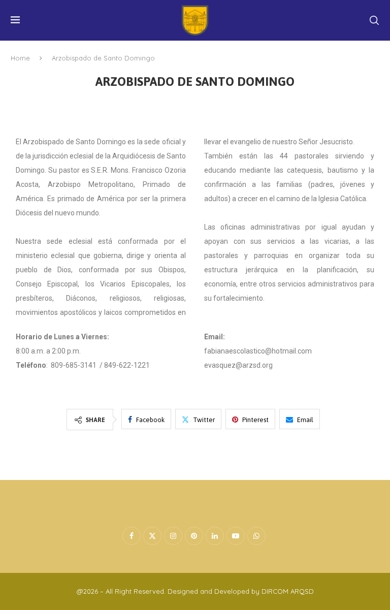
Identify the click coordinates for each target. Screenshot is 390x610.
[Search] (374, 20)
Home (20, 58)
